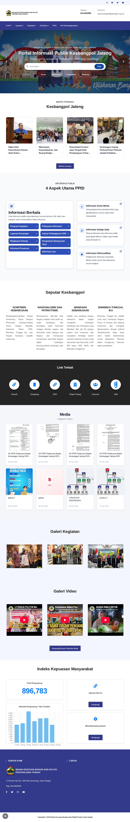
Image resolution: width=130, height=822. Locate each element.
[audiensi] (105, 556)
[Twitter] (12, 792)
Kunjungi (96, 705)
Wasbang (85, 74)
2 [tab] (57, 89)
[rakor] (24, 556)
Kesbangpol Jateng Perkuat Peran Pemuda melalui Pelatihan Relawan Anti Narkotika (111, 150)
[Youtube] (23, 792)
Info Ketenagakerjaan (69, 26)
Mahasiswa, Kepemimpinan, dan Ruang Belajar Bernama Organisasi (48, 150)
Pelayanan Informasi (52, 226)
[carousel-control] (6, 61)
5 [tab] (69, 89)
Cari (99, 66)
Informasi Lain (49, 252)
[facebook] (112, 3)
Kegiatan (31, 26)
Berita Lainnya (65, 166)
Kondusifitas (71, 74)
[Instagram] (17, 792)
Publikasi (44, 26)
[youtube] (123, 3)
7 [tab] (76, 89)
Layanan (18, 26)
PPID (54, 26)
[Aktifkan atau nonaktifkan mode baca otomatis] (5, 816)
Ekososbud (56, 74)
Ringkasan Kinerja (19, 241)
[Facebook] (6, 792)
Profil (8, 26)
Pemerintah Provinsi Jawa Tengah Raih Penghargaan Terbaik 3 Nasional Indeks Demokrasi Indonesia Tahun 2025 (80, 150)
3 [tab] (61, 89)
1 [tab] (53, 89)
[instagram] (107, 3)
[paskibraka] (65, 554)
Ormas (43, 74)
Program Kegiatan (19, 226)
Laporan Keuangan (19, 233)
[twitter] (117, 3)
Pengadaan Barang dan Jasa (53, 242)
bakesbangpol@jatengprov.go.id (111, 14)
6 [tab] (72, 89)
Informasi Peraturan (19, 248)
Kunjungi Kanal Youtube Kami (65, 648)
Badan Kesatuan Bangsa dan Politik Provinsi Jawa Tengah (72, 817)
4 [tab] (65, 89)
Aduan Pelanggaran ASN (54, 233)
